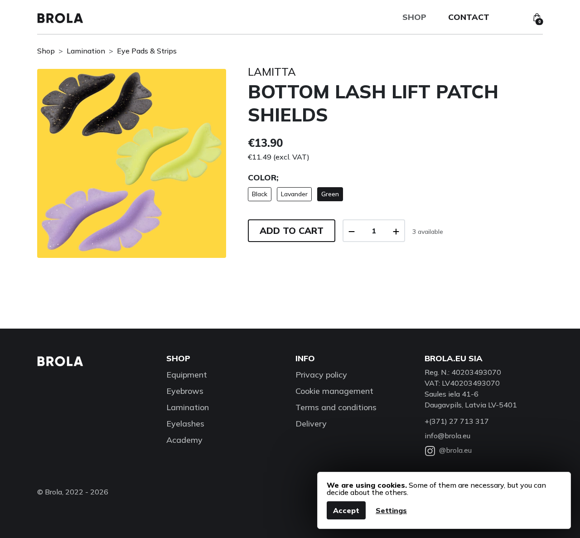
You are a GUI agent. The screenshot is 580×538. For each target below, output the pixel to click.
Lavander (294, 194)
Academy (184, 440)
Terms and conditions (336, 407)
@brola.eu (455, 450)
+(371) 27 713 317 (457, 421)
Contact (468, 17)
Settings (391, 510)
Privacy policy (321, 374)
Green (330, 194)
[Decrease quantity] (351, 230)
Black (259, 194)
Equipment (186, 374)
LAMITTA (272, 71)
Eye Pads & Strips (147, 50)
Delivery (311, 423)
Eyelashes (185, 423)
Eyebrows (184, 391)
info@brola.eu (447, 435)
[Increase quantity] (396, 230)
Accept (346, 510)
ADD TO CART (292, 230)
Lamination (86, 50)
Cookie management (334, 391)
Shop (414, 17)
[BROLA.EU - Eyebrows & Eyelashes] (60, 17)
